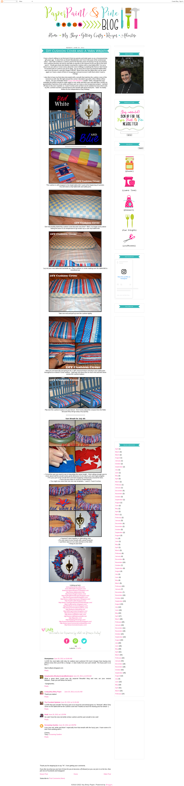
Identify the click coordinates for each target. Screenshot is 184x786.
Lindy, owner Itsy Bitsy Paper (123, 295)
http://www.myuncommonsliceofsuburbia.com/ (75, 623)
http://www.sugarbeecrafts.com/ (75, 614)
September (119, 467)
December (118, 490)
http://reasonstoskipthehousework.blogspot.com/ (75, 621)
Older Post (107, 774)
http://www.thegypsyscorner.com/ (75, 613)
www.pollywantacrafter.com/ (75, 587)
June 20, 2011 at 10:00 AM (63, 658)
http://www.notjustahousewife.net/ (75, 616)
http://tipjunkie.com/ (75, 618)
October (118, 464)
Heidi (46, 714)
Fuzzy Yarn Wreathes (75, 80)
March (117, 452)
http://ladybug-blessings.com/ (75, 620)
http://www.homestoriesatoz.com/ (75, 625)
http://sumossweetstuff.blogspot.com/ (75, 597)
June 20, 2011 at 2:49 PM (67, 725)
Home (76, 774)
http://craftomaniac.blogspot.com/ (75, 604)
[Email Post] (75, 646)
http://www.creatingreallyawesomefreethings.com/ (75, 602)
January (118, 461)
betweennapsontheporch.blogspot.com (75, 590)
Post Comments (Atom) (57, 778)
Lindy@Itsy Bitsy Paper (53, 692)
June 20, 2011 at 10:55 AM (82, 676)
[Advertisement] (129, 345)
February (118, 485)
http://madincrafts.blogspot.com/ (75, 601)
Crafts (78, 648)
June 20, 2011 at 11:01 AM (73, 692)
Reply (46, 670)
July (116, 470)
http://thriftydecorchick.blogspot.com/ (75, 606)
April (116, 449)
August (117, 458)
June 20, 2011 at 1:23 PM (57, 714)
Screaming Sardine (51, 725)
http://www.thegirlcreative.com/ (75, 594)
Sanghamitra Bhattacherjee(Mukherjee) (58, 676)
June (117, 473)
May (116, 476)
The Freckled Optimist (52, 702)
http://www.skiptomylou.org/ (75, 592)
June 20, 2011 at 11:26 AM (70, 702)
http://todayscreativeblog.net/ (75, 609)
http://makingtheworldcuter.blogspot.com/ (75, 595)
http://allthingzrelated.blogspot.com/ (75, 611)
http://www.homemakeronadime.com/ (75, 607)
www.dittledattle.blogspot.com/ (75, 589)
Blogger (109, 785)
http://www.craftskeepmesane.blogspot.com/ (75, 599)
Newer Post (44, 774)
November (118, 493)
